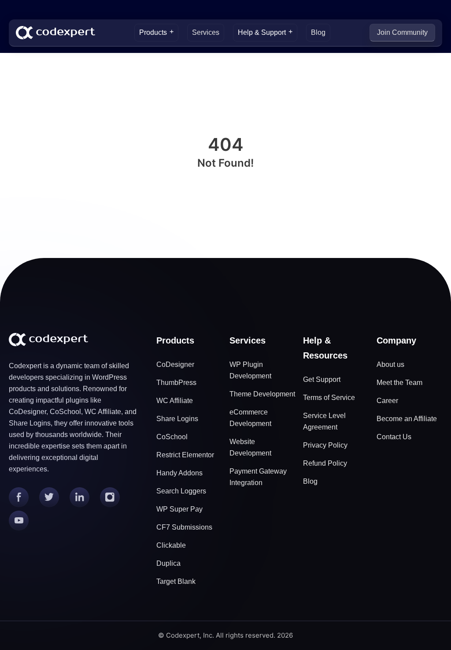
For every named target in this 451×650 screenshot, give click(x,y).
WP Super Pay (179, 509)
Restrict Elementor (185, 455)
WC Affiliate (174, 400)
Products (153, 32)
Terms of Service (329, 397)
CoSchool (172, 437)
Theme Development (262, 394)
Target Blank (176, 581)
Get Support (321, 379)
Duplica (168, 563)
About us (390, 364)
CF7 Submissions (184, 527)
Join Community (402, 32)
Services (205, 32)
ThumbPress (176, 382)
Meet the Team (399, 382)
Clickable (171, 545)
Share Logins (177, 418)
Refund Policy (325, 463)
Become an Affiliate (407, 418)
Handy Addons (179, 473)
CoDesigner (175, 364)
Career (387, 400)
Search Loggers (181, 491)
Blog (318, 32)
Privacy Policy (325, 445)
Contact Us (394, 437)
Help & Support (262, 32)
